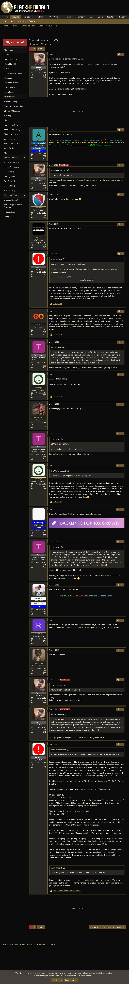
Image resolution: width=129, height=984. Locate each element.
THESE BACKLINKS (116, 142)
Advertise (41, 17)
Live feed (5, 21)
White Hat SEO (10, 68)
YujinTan (35, 44)
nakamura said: (57, 685)
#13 (122, 509)
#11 (122, 434)
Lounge (7, 216)
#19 (122, 709)
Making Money (10, 176)
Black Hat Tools (11, 82)
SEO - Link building (12, 129)
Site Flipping (9, 186)
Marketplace (28, 17)
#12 (122, 465)
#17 (122, 650)
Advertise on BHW (78, 111)
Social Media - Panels (13, 143)
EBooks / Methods (12, 111)
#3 (123, 165)
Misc (6, 120)
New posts (16, 21)
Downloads (9, 92)
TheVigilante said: (58, 471)
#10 (122, 404)
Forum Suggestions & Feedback (13, 206)
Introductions (9, 212)
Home (5, 17)
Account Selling (10, 101)
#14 (122, 542)
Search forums (29, 21)
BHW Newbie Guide (13, 73)
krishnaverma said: (59, 170)
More (6, 153)
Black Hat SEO (10, 64)
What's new (54, 17)
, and (67, 891)
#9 (123, 374)
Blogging (8, 78)
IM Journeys (9, 172)
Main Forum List (11, 59)
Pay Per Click (9, 181)
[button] (62, 17)
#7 (123, 311)
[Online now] (38, 140)
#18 (122, 680)
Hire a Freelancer (11, 167)
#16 (122, 620)
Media (68, 17)
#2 (123, 130)
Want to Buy (9, 190)
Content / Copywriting (13, 106)
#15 (122, 585)
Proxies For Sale (11, 125)
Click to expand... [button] (87, 280)
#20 (122, 744)
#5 (123, 224)
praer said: (55, 439)
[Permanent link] (113, 595)
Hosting (7, 115)
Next (40, 48)
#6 (123, 254)
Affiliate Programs (12, 162)
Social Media (9, 87)
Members (80, 17)
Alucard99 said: (57, 347)
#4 (123, 194)
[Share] (119, 54)
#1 (123, 54)
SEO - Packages (11, 134)
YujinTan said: (56, 259)
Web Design (9, 148)
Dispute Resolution (12, 200)
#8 (123, 342)
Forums (15, 17)
